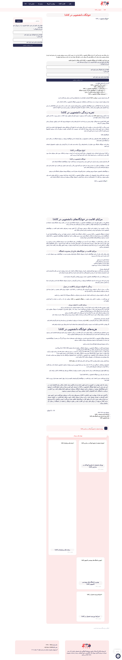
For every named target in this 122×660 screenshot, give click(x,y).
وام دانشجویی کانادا (104, 418)
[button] (20, 3)
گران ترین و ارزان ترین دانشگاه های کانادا (99, 416)
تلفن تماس (106, 71)
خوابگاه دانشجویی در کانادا (77, 299)
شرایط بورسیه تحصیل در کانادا (102, 414)
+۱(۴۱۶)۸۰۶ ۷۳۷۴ (48, 647)
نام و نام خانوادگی (104, 64)
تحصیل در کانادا (100, 469)
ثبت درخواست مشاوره (77, 80)
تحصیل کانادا (97, 115)
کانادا (87, 320)
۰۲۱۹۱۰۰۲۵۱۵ (49, 644)
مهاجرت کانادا (93, 97)
